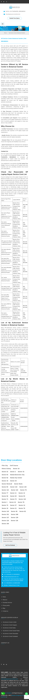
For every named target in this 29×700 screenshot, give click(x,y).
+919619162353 (23, 426)
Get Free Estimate (10, 545)
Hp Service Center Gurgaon (10, 625)
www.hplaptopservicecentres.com (9, 679)
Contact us (15, 190)
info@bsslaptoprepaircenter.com (11, 576)
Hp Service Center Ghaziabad (10, 633)
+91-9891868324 (16, 574)
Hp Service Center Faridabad (10, 636)
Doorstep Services (7, 602)
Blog (4, 608)
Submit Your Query (14, 18)
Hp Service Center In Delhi (9, 622)
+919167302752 (23, 408)
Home (5, 32)
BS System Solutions (6, 693)
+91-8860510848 (16, 582)
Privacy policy (6, 605)
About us (5, 599)
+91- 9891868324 (8, 582)
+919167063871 (23, 417)
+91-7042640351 (8, 574)
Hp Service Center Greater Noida (11, 630)
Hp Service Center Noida (9, 627)
